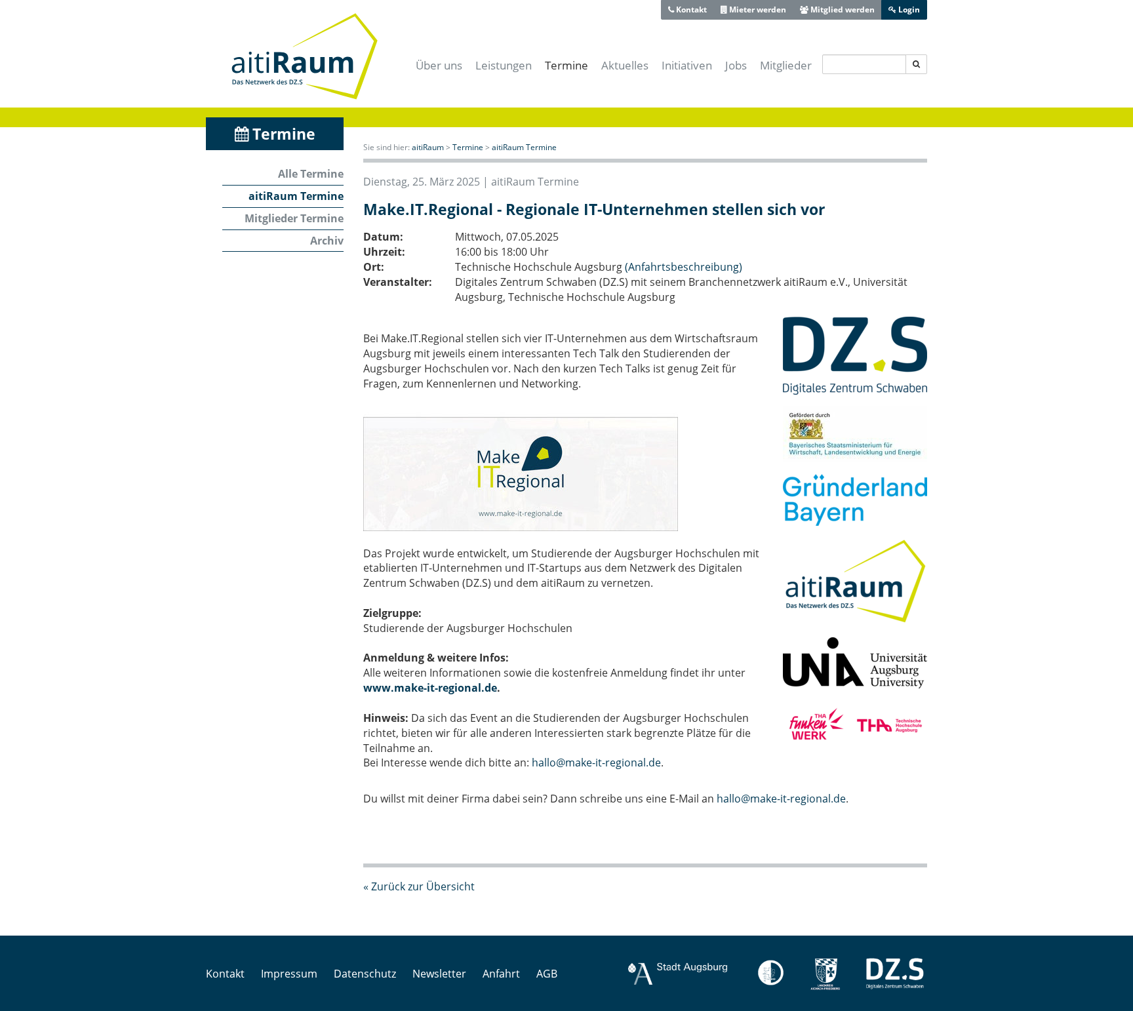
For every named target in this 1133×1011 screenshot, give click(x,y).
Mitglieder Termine (294, 218)
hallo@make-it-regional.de (596, 762)
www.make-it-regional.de (430, 688)
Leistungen (503, 65)
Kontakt (690, 9)
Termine (566, 65)
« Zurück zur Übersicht (419, 886)
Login (908, 9)
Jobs (736, 65)
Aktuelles (624, 65)
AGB (546, 973)
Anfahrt (501, 973)
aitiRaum (428, 147)
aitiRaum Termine (296, 196)
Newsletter (439, 973)
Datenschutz (365, 973)
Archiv (327, 240)
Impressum (289, 973)
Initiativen (687, 65)
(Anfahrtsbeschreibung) (683, 267)
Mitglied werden (841, 9)
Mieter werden (756, 9)
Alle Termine (311, 174)
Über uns (439, 65)
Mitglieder (786, 65)
